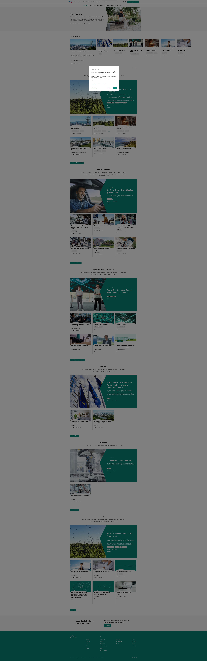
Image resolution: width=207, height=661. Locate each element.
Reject (109, 88)
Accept (115, 88)
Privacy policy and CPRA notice (96, 84)
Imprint (105, 84)
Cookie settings (94, 88)
